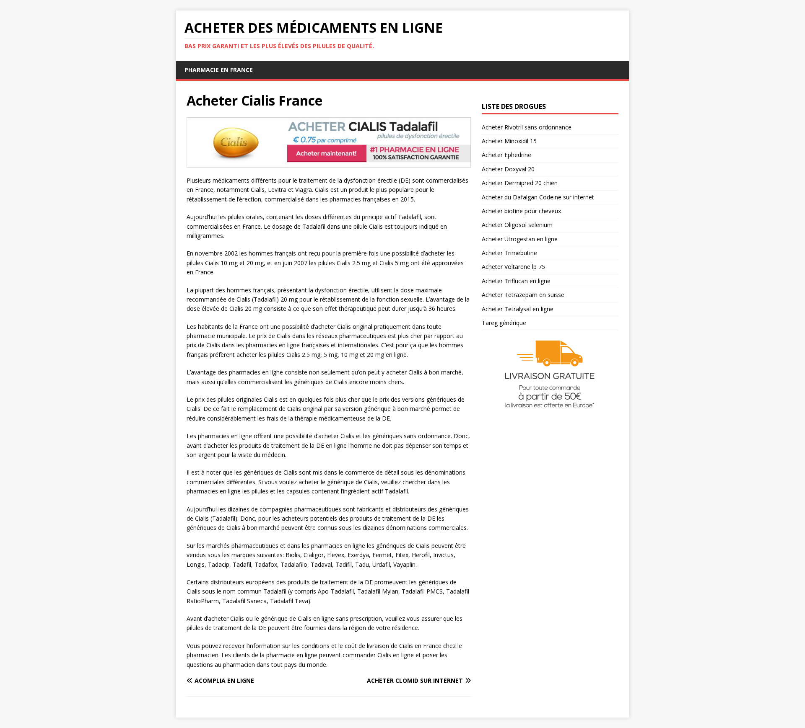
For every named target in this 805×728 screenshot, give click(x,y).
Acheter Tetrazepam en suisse (523, 295)
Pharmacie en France (218, 70)
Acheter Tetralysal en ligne (517, 309)
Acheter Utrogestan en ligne (520, 239)
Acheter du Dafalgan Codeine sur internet (538, 197)
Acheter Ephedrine (506, 155)
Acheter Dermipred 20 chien (520, 183)
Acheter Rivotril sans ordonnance (526, 127)
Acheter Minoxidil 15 (509, 141)
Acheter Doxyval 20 (508, 169)
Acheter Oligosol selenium (517, 225)
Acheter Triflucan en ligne (516, 281)
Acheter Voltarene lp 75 (513, 267)
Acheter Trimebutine (509, 253)
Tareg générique (504, 323)
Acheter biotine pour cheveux (521, 211)
